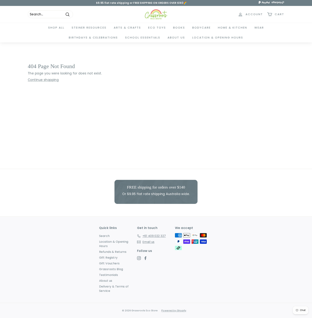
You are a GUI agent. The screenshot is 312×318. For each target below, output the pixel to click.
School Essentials (142, 37)
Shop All (56, 27)
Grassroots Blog (111, 269)
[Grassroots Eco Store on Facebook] (145, 258)
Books (179, 27)
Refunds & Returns (112, 252)
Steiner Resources (89, 27)
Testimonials (108, 275)
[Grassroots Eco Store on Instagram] (139, 258)
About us (105, 281)
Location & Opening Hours (217, 37)
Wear (259, 27)
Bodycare (201, 27)
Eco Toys (157, 27)
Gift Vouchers (109, 263)
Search (104, 236)
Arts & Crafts (127, 27)
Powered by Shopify (173, 310)
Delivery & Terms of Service (114, 288)
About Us (176, 37)
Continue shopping (43, 80)
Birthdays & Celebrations (93, 37)
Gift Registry (108, 258)
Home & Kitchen (232, 27)
